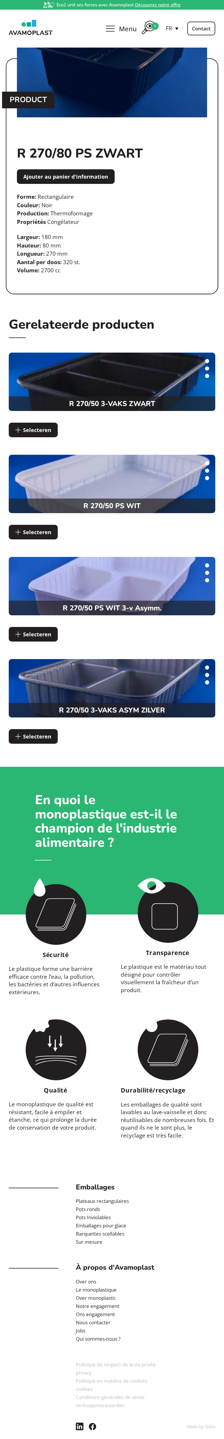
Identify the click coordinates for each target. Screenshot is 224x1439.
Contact (201, 28)
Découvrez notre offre (158, 5)
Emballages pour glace (101, 1225)
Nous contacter (93, 1322)
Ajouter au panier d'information (65, 176)
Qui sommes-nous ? (98, 1338)
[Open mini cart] (148, 35)
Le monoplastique (96, 1289)
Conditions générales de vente (110, 1397)
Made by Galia (201, 1426)
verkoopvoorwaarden (100, 1405)
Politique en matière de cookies (111, 1380)
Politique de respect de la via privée (116, 1364)
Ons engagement (95, 1314)
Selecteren (37, 429)
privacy (84, 1372)
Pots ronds (88, 1209)
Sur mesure (89, 1241)
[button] (172, 28)
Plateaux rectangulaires (102, 1201)
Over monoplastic (96, 1298)
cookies (84, 1389)
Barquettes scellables (100, 1233)
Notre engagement (97, 1306)
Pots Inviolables (93, 1217)
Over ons (86, 1281)
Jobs (80, 1330)
